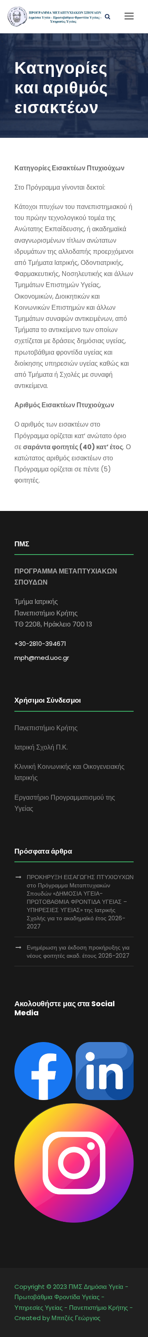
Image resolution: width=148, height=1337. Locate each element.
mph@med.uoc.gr (41, 657)
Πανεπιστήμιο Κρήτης (46, 728)
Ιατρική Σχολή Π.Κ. (41, 747)
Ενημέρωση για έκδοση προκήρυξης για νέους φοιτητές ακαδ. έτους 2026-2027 (78, 951)
